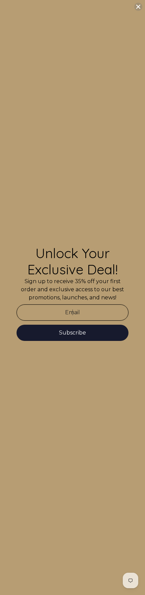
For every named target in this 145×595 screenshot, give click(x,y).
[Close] (138, 7)
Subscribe (72, 332)
